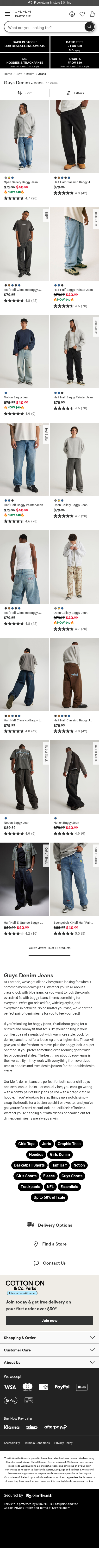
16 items (52, 83)
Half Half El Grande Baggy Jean (24, 922)
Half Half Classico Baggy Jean (73, 182)
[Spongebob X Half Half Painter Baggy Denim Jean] (74, 879)
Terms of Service (51, 1508)
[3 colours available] (9, 177)
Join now (49, 1320)
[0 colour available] (4, 919)
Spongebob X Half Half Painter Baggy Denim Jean (73, 922)
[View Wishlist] (82, 16)
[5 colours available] (63, 177)
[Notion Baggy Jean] (24, 352)
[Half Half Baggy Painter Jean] (74, 244)
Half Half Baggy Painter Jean (73, 290)
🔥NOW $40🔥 (14, 192)
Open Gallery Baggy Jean (21, 182)
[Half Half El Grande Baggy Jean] (24, 879)
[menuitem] (10, 74)
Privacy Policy (63, 1443)
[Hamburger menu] (8, 14)
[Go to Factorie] (21, 16)
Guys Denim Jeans (23, 82)
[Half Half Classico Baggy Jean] (74, 136)
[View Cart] (92, 14)
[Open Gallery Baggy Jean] (24, 136)
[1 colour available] (6, 392)
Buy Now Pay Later (18, 1418)
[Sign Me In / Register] (72, 16)
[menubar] (49, 74)
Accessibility (12, 1443)
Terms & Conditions (37, 1443)
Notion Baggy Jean (16, 397)
